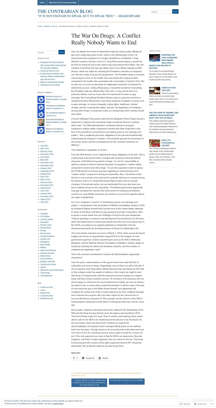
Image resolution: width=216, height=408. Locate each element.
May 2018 (44, 160)
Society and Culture (48, 264)
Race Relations (46, 259)
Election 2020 (45, 225)
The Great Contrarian (83, 373)
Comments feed (46, 296)
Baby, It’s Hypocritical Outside (52, 82)
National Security (47, 253)
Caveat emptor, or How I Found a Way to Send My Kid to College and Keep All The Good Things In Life (89, 383)
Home (42, 3)
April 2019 (44, 148)
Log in (42, 290)
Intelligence (45, 242)
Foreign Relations (47, 236)
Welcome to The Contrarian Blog (62, 3)
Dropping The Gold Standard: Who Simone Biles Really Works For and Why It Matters (53, 65)
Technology (45, 273)
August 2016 (45, 174)
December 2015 (46, 185)
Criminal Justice (50, 26)
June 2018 (44, 157)
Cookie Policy (57, 404)
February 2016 (46, 182)
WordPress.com (46, 298)
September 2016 (47, 171)
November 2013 (46, 196)
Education (44, 222)
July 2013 (44, 202)
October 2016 (45, 168)
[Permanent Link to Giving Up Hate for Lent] (154, 90)
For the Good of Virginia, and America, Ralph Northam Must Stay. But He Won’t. (52, 76)
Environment (45, 233)
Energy (43, 231)
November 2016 (46, 166)
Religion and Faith (47, 262)
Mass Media (45, 245)
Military (43, 247)
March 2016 (45, 179)
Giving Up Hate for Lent (49, 71)
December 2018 (46, 154)
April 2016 (44, 177)
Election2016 (45, 228)
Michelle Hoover (52, 97)
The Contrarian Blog (65, 11)
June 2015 (44, 191)
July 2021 (44, 146)
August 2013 (45, 199)
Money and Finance (48, 250)
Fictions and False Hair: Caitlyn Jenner (126, 381)
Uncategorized (46, 276)
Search (175, 11)
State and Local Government (51, 270)
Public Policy (45, 256)
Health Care (45, 239)
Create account (46, 287)
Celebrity (44, 214)
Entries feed (45, 293)
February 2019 (46, 151)
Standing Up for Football (50, 85)
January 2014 (45, 194)
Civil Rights (45, 216)
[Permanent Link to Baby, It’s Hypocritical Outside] (154, 143)
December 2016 (46, 163)
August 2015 (45, 188)
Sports (43, 267)
